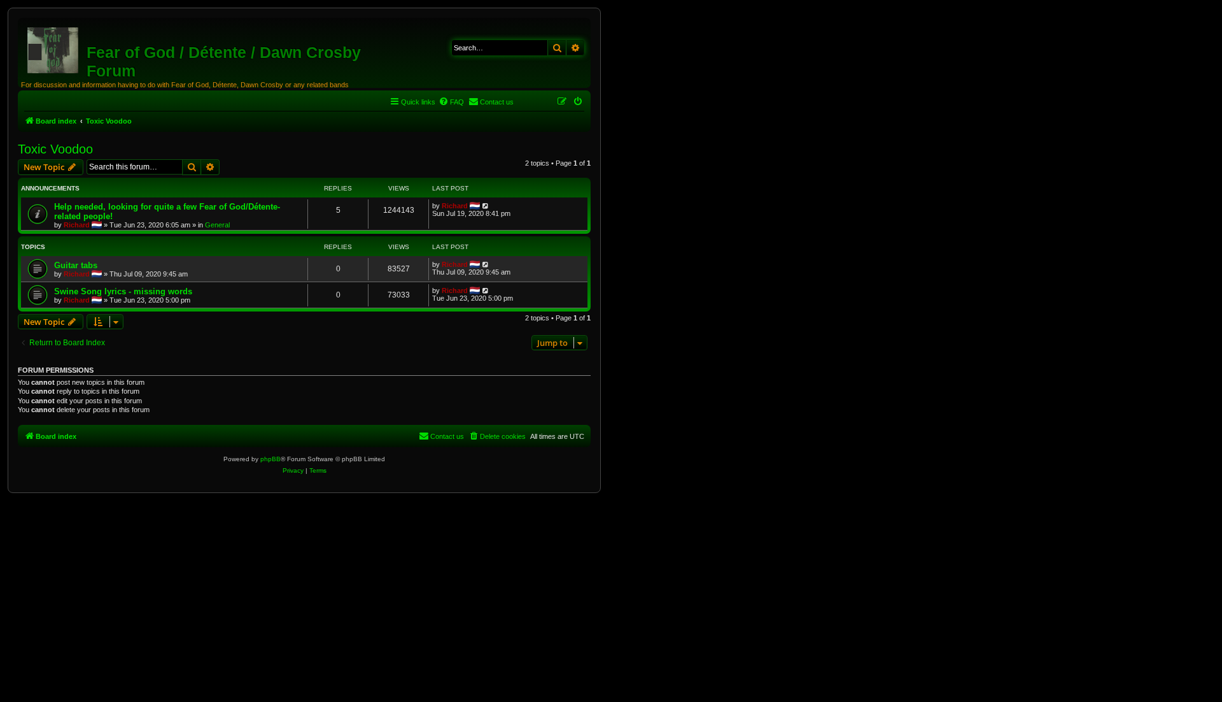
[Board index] (54, 48)
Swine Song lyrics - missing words (123, 291)
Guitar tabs (75, 265)
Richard (77, 225)
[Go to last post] (486, 206)
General (217, 225)
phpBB (270, 458)
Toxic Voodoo (55, 149)
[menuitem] (451, 102)
